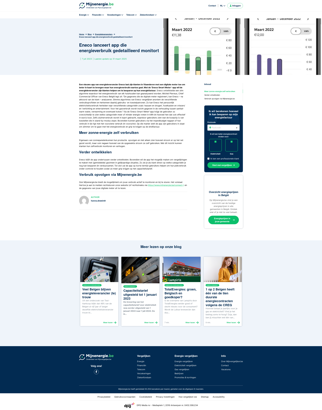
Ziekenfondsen (147, 14)
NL (221, 5)
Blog (90, 34)
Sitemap (205, 397)
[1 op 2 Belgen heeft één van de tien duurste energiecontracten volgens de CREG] (223, 270)
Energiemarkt (130, 286)
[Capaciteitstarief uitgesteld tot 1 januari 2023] (140, 271)
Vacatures (226, 369)
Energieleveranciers (103, 34)
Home (81, 34)
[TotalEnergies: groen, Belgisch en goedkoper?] (182, 270)
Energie (83, 14)
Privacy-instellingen (165, 397)
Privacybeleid (103, 397)
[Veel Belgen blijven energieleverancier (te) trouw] (99, 270)
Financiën (97, 14)
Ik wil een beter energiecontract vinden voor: (223, 135)
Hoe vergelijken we (188, 397)
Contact (212, 5)
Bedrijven (179, 373)
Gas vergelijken (182, 369)
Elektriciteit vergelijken (185, 365)
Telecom (130, 14)
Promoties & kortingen (185, 377)
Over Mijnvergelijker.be (232, 361)
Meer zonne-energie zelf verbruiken (219, 91)
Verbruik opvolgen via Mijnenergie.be (219, 99)
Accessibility (219, 397)
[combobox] (223, 128)
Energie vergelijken (184, 361)
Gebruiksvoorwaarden (124, 397)
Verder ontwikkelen (212, 95)
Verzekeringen (114, 14)
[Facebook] (96, 371)
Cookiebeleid (145, 397)
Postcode (211, 122)
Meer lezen (108, 322)
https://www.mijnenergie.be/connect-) (166, 185)
